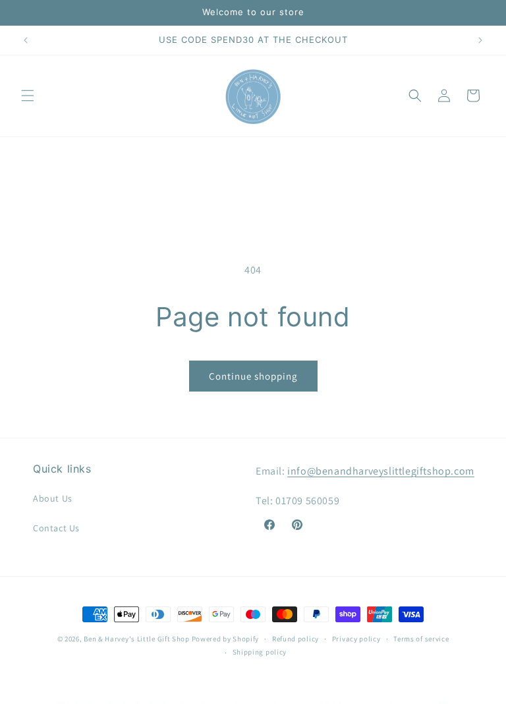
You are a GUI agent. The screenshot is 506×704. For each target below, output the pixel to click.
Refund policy (295, 638)
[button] (27, 95)
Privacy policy (356, 638)
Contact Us (56, 528)
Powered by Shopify (226, 638)
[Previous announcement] (25, 40)
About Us (52, 498)
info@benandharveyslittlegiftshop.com (380, 471)
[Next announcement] (480, 40)
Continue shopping (253, 376)
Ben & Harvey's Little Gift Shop (137, 638)
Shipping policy (260, 652)
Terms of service (421, 638)
